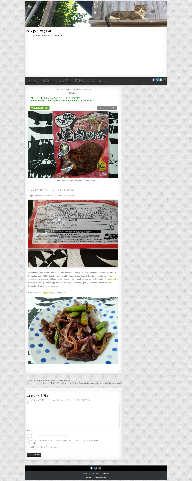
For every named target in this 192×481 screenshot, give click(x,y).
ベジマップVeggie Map (32, 81)
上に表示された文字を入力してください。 (43, 447)
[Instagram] (157, 79)
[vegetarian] (40, 108)
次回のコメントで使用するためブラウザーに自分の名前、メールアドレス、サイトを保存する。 (65, 440)
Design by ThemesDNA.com (96, 477)
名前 (30, 430)
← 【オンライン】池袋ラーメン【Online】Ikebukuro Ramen (47, 380)
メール (30, 434)
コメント (31, 403)
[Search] (164, 79)
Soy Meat (67, 90)
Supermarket (77, 90)
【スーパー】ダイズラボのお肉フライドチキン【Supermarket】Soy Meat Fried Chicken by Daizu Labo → (82, 383)
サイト (29, 437)
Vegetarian (87, 90)
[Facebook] (153, 79)
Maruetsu (59, 90)
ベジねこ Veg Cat (38, 31)
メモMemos (91, 81)
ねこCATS (101, 81)
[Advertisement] (96, 57)
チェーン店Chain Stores (65, 81)
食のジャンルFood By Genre (49, 81)
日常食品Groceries (79, 81)
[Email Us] (160, 79)
